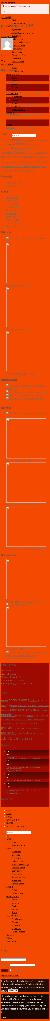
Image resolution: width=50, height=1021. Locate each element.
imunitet (7, 148)
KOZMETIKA (12, 915)
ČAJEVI (9, 816)
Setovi (15, 87)
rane (34, 728)
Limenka (8, 719)
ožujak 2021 (11, 200)
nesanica (22, 156)
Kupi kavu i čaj (7, 64)
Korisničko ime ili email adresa (15, 956)
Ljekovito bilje (18, 39)
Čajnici (14, 77)
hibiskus (43, 710)
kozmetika (6, 153)
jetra (24, 715)
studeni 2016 (12, 223)
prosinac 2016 (12, 220)
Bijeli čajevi (16, 29)
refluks (14, 162)
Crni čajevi (16, 854)
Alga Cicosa (17, 918)
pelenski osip (45, 157)
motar (9, 157)
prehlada (7, 727)
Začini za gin (17, 893)
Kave (14, 19)
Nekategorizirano (6, 18)
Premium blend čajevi (21, 42)
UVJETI (9, 823)
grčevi (36, 710)
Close (3, 1017)
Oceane (15, 99)
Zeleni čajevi (17, 51)
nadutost (14, 723)
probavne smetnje (6, 162)
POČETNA (11, 810)
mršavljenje (5, 723)
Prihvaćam (13, 991)
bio (9, 705)
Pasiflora (10, 127)
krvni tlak (26, 153)
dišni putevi (26, 710)
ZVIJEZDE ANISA (13, 92)
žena (22, 171)
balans (31, 140)
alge (3, 140)
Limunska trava (13, 114)
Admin (31, 33)
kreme (19, 153)
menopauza (28, 719)
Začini (14, 67)
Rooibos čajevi (18, 45)
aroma (42, 700)
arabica (33, 700)
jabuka (18, 715)
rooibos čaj (8, 732)
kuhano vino (33, 153)
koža (14, 153)
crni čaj (34, 705)
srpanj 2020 (11, 213)
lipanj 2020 (11, 216)
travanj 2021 (12, 197)
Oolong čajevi (18, 61)
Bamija (9, 105)
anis (7, 140)
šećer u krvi (14, 170)
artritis (3, 705)
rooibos (21, 162)
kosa (37, 149)
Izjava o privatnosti (15, 826)
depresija (5, 710)
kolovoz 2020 (12, 210)
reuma (39, 728)
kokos (22, 149)
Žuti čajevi (16, 858)
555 (3, 61)
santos (19, 733)
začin (12, 167)
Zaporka (5, 965)
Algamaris (16, 928)
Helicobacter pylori (33, 144)
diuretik (11, 144)
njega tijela (37, 157)
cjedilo (29, 706)
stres (37, 161)
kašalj (36, 715)
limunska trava (17, 719)
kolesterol (30, 148)
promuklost (26, 728)
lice (2, 719)
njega (31, 156)
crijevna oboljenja (44, 140)
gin (26, 144)
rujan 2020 (11, 207)
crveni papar (4, 144)
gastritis (19, 144)
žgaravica (29, 170)
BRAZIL (14, 705)
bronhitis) (22, 705)
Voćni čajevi (17, 48)
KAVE (8, 16)
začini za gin (18, 167)
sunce (44, 162)
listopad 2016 (12, 226)
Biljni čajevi (16, 58)
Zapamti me (17, 970)
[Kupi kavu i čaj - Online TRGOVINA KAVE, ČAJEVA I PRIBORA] (15, 5)
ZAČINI (9, 82)
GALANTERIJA (12, 74)
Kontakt (10, 112)
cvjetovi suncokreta (43, 706)
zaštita (26, 166)
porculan (33, 723)
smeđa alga (28, 162)
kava (17, 148)
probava (18, 728)
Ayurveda (25, 140)
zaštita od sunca (35, 167)
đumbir (21, 738)
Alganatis (16, 103)
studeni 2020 (12, 203)
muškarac (14, 157)
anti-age (4, 700)
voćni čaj (34, 733)
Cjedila (14, 906)
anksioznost (15, 140)
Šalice (14, 90)
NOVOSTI (10, 185)
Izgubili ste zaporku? (10, 975)
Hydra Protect (18, 109)
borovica (35, 140)
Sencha (26, 733)
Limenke (15, 80)
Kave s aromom (19, 845)
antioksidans (18, 700)
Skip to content (8, 2)
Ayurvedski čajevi (19, 55)
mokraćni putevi (39, 720)
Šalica (28, 738)
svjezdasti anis (5, 167)
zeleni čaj (7, 738)
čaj (6, 170)
